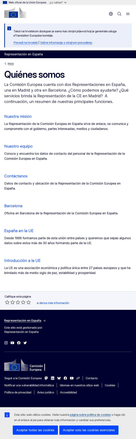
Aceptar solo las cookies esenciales (89, 430)
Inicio (11, 63)
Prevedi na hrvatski (25, 42)
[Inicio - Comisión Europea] (15, 12)
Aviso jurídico (45, 392)
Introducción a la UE (22, 260)
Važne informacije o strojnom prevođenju (66, 42)
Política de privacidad (17, 392)
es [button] (111, 14)
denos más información (54, 303)
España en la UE (18, 230)
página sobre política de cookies (90, 414)
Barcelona (13, 206)
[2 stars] (10, 302)
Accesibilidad (68, 392)
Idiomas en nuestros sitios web (79, 385)
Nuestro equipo (18, 146)
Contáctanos (15, 176)
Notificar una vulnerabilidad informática (29, 385)
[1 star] (7, 302)
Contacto (92, 378)
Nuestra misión (18, 116)
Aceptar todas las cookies (35, 430)
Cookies (110, 385)
